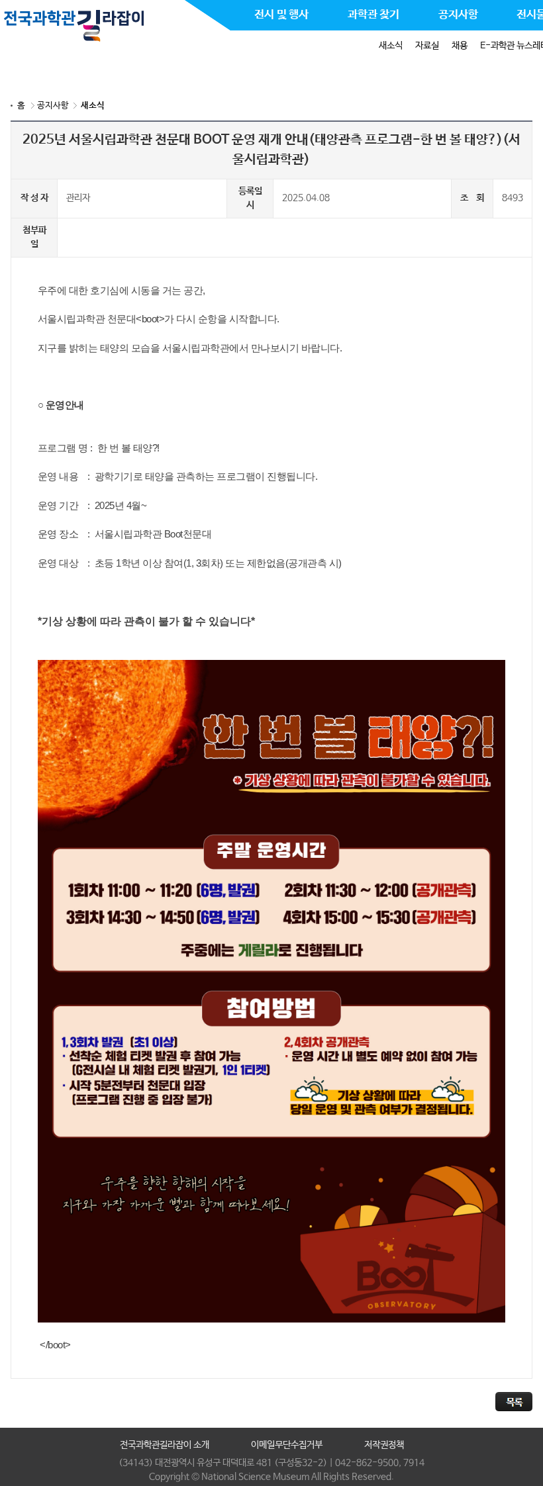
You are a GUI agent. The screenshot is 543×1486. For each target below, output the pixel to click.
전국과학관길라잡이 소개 (164, 1445)
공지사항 (53, 106)
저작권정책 (384, 1445)
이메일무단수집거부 (286, 1445)
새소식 (391, 45)
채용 (460, 45)
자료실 (427, 45)
